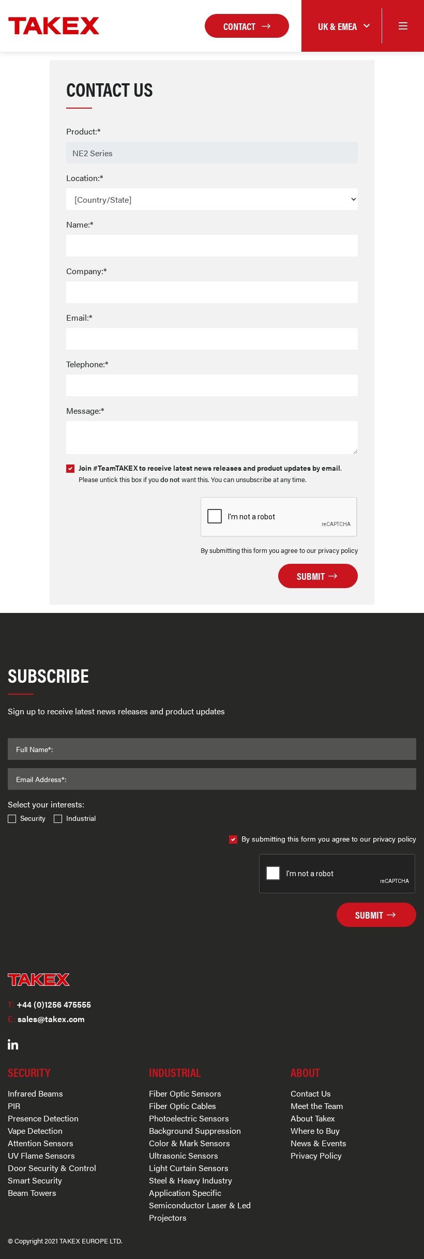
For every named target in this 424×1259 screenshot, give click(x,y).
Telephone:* (87, 364)
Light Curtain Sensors (189, 1168)
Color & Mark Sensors (189, 1143)
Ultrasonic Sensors (183, 1155)
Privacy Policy (316, 1155)
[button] (341, 26)
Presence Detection (43, 1118)
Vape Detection (35, 1130)
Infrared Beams (35, 1093)
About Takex (313, 1118)
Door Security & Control (52, 1168)
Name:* (79, 224)
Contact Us (311, 1093)
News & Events (318, 1143)
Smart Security (35, 1180)
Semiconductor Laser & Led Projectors (200, 1211)
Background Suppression (195, 1130)
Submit (312, 575)
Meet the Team (317, 1106)
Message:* (85, 410)
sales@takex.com (46, 1019)
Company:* (86, 271)
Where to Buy (315, 1130)
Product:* (83, 131)
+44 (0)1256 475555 (49, 1004)
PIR (14, 1106)
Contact (240, 26)
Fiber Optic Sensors (185, 1093)
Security (33, 818)
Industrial (81, 818)
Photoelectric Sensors (189, 1118)
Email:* (79, 317)
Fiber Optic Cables (182, 1106)
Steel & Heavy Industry (190, 1180)
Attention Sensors (40, 1143)
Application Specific (185, 1192)
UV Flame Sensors (41, 1155)
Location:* (84, 178)
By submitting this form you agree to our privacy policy (328, 838)
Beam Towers (32, 1192)
